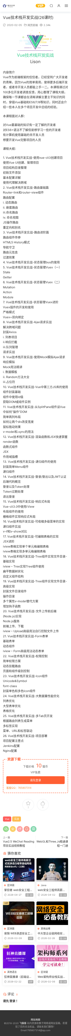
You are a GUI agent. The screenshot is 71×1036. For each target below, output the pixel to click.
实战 (16, 818)
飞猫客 (9, 6)
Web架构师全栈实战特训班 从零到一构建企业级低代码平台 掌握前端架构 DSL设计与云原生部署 (52, 977)
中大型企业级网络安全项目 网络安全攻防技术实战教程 (52, 933)
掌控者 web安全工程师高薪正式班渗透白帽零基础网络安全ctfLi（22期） (18, 890)
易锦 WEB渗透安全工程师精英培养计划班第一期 (18, 933)
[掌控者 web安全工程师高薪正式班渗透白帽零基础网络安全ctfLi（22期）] (19, 870)
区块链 (10, 885)
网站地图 (35, 1019)
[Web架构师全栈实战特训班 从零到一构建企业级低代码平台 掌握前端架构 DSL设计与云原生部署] (52, 956)
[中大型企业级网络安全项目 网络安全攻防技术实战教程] (52, 913)
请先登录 (35, 780)
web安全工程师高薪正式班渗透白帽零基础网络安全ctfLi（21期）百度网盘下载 (52, 890)
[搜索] (51, 5)
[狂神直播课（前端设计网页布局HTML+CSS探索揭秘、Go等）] (19, 956)
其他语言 (12, 972)
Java (43, 885)
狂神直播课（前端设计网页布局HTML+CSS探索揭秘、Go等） (18, 977)
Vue (7, 818)
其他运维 (45, 928)
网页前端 (33, 25)
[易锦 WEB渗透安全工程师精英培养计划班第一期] (19, 913)
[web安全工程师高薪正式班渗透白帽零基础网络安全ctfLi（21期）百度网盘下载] (52, 870)
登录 (12, 1001)
